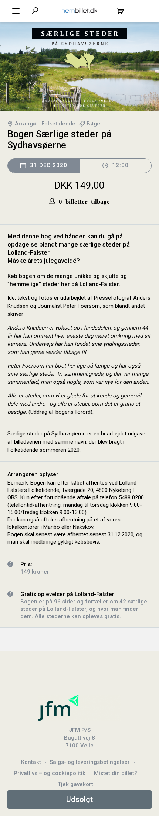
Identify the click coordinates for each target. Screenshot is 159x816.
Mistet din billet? (115, 773)
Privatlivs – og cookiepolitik (49, 773)
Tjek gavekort (75, 784)
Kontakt (31, 762)
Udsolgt (79, 799)
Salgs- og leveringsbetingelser (90, 762)
